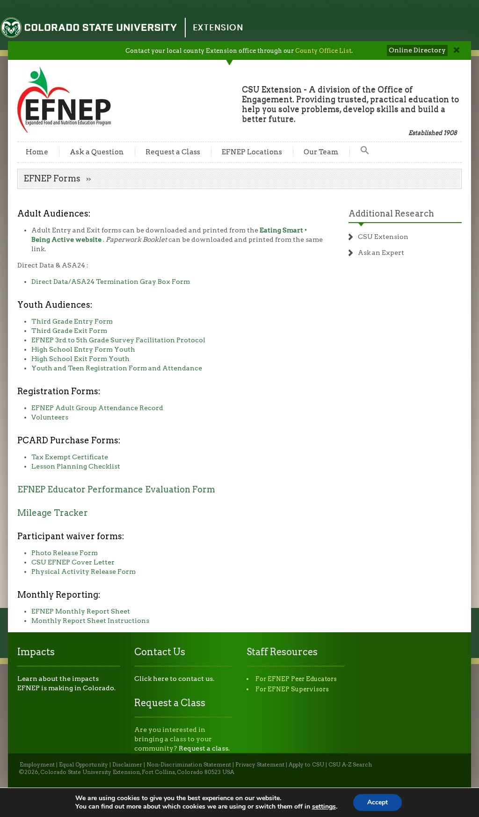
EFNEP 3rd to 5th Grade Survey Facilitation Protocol (118, 340)
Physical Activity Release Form (83, 571)
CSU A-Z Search (350, 764)
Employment (37, 764)
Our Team (321, 152)
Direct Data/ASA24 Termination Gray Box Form (110, 281)
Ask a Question (97, 152)
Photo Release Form (64, 553)
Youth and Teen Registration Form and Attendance (116, 368)
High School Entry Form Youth (83, 349)
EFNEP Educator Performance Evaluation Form (116, 489)
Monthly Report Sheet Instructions (90, 620)
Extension (218, 27)
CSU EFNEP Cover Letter (73, 562)
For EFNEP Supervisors (292, 689)
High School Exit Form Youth (80, 358)
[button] (365, 152)
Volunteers (49, 417)
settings (324, 807)
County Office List (323, 50)
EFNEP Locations (252, 152)
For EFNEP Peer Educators (296, 678)
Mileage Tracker (52, 513)
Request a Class (172, 152)
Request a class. (204, 748)
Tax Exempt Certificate (69, 457)
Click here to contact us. (174, 678)
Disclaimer (127, 764)
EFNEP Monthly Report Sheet (80, 611)
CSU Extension (383, 236)
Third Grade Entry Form (72, 321)
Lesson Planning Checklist (75, 466)
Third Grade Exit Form (69, 330)
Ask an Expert (381, 252)
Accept (377, 802)
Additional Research (391, 213)
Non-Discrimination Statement (188, 764)
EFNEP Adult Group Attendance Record (97, 408)
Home (37, 152)
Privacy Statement (259, 764)
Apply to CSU (306, 764)
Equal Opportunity (83, 764)
